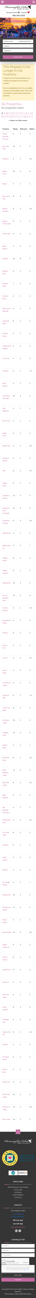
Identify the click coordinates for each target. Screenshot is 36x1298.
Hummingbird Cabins (18, 7)
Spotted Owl (6, 970)
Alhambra (5, 159)
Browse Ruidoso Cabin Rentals (18, 1187)
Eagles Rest (6, 446)
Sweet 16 (5, 982)
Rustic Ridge (6, 932)
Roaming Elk (6, 895)
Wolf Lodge (6, 1119)
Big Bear (5, 259)
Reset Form (18, 1275)
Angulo (4, 184)
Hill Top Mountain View (5, 598)
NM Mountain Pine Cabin (5, 810)
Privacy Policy (26, 1269)
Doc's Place (6, 421)
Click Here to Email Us (18, 1227)
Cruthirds (5, 371)
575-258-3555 (18, 1224)
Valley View (6, 1082)
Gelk (3, 471)
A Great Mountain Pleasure (5, 136)
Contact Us (18, 1197)
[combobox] (18, 46)
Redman (5, 870)
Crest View (6, 358)
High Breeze (6, 583)
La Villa (4, 658)
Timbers (5, 1044)
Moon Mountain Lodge (5, 772)
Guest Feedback (18, 1195)
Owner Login (18, 1190)
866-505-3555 (19, 16)
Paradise (5, 845)
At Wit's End (6, 234)
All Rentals (18, 1192)
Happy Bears (6, 533)
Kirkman (5, 633)
